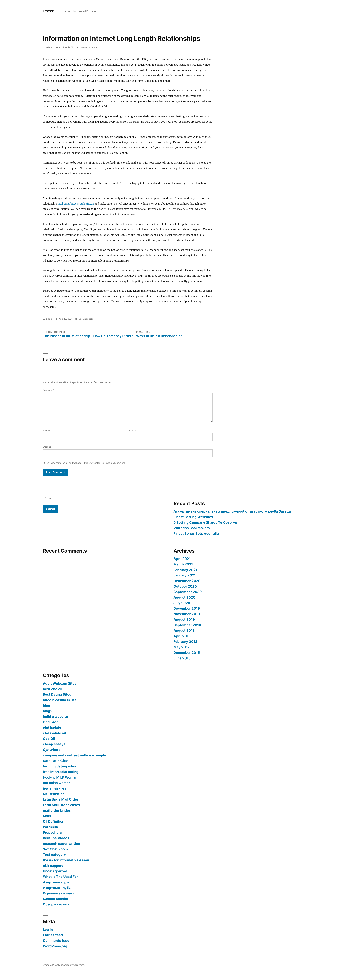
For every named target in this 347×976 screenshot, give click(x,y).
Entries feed (53, 935)
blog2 (47, 711)
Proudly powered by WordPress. (68, 965)
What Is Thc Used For (60, 877)
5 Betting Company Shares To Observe (205, 522)
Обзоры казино (56, 904)
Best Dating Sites (57, 694)
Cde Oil (49, 739)
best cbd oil (52, 689)
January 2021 (185, 575)
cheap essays (54, 744)
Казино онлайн (55, 899)
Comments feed (56, 941)
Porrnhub (50, 827)
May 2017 (181, 647)
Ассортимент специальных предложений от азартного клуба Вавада (232, 511)
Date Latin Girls (55, 761)
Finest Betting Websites (193, 517)
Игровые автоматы (59, 893)
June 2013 (182, 658)
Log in (48, 930)
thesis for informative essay (66, 860)
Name (46, 430)
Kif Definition (54, 794)
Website (47, 447)
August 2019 (184, 619)
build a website (55, 716)
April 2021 (182, 559)
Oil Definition (53, 821)
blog (46, 706)
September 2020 (188, 592)
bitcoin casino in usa (59, 700)
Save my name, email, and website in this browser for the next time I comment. (86, 463)
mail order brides (57, 810)
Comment (48, 390)
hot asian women (57, 783)
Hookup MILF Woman (60, 777)
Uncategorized (86, 319)
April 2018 (182, 636)
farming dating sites (59, 766)
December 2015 (187, 653)
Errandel (49, 11)
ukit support (53, 866)
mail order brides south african (76, 203)
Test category (54, 855)
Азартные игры (56, 882)
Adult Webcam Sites (59, 683)
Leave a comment (88, 47)
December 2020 (187, 581)
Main (47, 816)
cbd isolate (52, 727)
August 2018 (184, 630)
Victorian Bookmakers (192, 528)
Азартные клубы (57, 888)
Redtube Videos (56, 838)
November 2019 (187, 614)
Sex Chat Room (55, 849)
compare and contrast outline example (74, 755)
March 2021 (183, 564)
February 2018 (185, 642)
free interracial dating (60, 772)
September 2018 (187, 625)
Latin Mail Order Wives (61, 805)
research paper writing (61, 844)
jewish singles (54, 788)
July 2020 (182, 603)
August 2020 (184, 597)
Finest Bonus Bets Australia (196, 533)
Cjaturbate (51, 750)
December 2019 (187, 608)
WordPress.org (55, 946)
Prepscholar (53, 832)
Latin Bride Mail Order (60, 799)
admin (49, 47)
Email (132, 430)
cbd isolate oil (54, 733)
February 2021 (185, 570)
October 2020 (185, 586)
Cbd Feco (50, 722)
